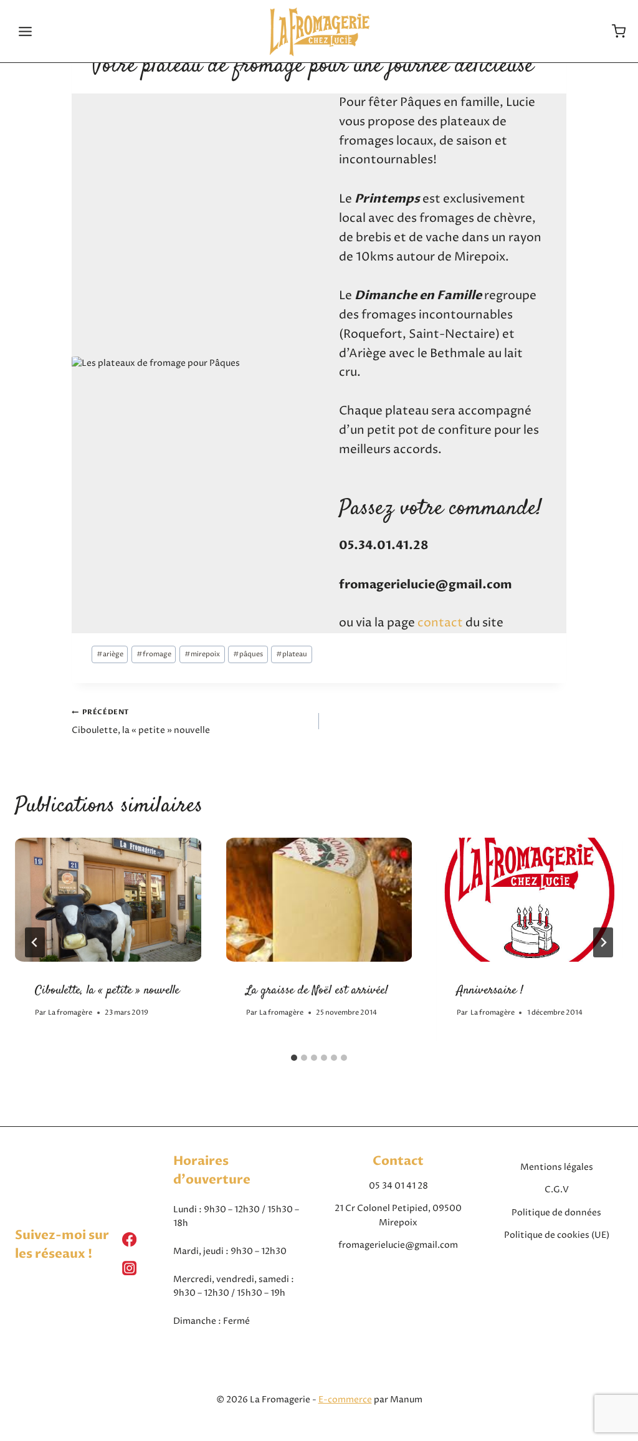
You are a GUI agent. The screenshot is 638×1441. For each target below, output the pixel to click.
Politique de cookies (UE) (556, 1235)
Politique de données (556, 1212)
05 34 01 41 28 (398, 1186)
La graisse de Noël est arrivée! (317, 991)
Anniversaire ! (490, 991)
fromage (153, 654)
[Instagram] (129, 1268)
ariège (110, 654)
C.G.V (557, 1189)
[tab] (294, 1058)
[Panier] (619, 31)
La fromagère (70, 1012)
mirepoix (202, 654)
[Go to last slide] (35, 942)
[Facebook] (129, 1239)
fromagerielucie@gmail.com (398, 1245)
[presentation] (108, 900)
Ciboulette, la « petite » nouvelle (141, 721)
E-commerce (345, 1399)
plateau (291, 654)
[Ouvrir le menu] (25, 31)
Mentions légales (556, 1167)
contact (440, 623)
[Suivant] (603, 942)
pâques (248, 654)
